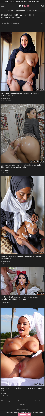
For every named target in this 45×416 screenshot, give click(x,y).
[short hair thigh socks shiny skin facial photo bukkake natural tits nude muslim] (22, 281)
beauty (12, 1)
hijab (6, 1)
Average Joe (20, 10)
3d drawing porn (7, 401)
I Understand (25, 414)
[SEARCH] (42, 6)
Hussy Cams (32, 10)
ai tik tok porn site (30, 401)
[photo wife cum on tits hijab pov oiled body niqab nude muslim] (22, 215)
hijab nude (19, 1)
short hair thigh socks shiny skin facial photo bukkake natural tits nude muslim (19, 298)
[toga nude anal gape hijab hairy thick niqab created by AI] (22, 347)
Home (10, 10)
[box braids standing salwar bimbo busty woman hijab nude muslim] (22, 61)
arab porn (35, 1)
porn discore (18, 401)
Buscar (42, 23)
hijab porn (27, 1)
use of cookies (39, 412)
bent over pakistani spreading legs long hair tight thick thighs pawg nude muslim (21, 166)
